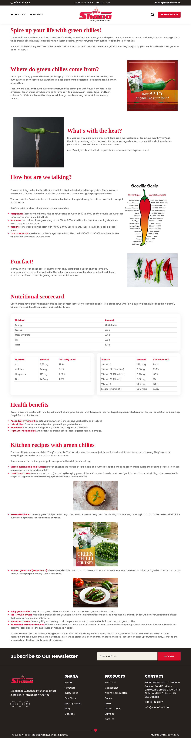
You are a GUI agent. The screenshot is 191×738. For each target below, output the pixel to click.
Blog (67, 708)
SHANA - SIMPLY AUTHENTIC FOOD (92, 2)
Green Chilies (112, 708)
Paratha (109, 719)
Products (70, 687)
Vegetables (111, 687)
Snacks (109, 698)
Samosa (109, 714)
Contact (70, 714)
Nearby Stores (169, 14)
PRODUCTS (17, 14)
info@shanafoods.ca (169, 2)
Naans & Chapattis (116, 693)
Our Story (70, 698)
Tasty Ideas (71, 693)
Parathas (110, 682)
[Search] (152, 15)
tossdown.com (170, 734)
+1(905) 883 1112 (21, 2)
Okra (108, 703)
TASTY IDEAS (36, 14)
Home (68, 682)
